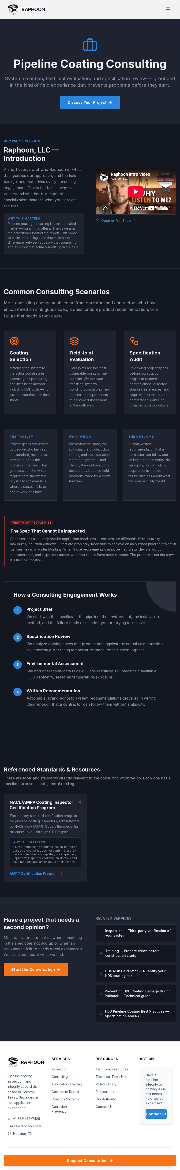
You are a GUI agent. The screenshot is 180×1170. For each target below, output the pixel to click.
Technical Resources (112, 1069)
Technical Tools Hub (112, 1077)
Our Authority (106, 1099)
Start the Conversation (33, 969)
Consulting (60, 1077)
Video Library (106, 1084)
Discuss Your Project (87, 102)
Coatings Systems (65, 1099)
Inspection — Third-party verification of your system (138, 933)
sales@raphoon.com (24, 1126)
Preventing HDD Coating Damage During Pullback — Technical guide (138, 993)
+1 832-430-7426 (26, 1119)
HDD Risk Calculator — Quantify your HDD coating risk (135, 973)
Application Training (67, 1084)
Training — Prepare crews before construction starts (132, 953)
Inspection (60, 1069)
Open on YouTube (116, 221)
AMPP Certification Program (34, 874)
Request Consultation (87, 1160)
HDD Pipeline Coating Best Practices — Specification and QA (137, 1013)
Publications (105, 1092)
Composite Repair (65, 1092)
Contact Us (104, 1107)
